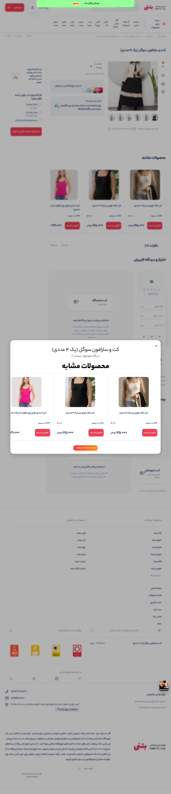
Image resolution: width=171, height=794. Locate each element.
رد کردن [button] (76, 3)
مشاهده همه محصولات (86, 448)
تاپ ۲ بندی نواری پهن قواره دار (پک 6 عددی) (26, 413)
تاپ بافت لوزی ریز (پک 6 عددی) (134, 413)
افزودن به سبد (149, 432)
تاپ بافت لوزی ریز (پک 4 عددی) (80, 413)
